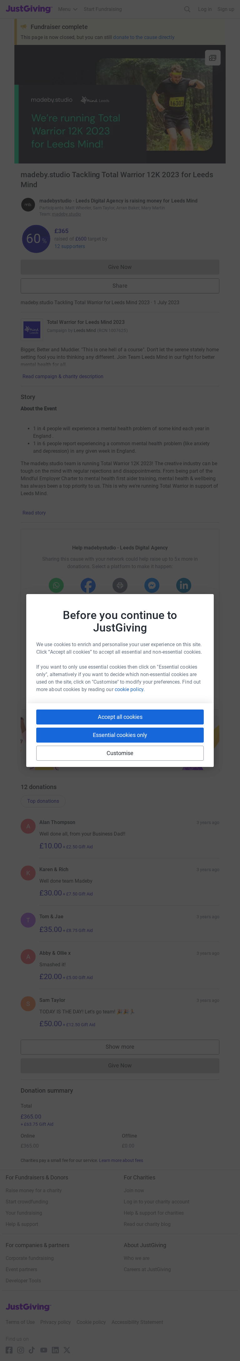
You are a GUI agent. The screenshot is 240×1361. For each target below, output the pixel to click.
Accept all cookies (120, 717)
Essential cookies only (120, 735)
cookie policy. (130, 689)
